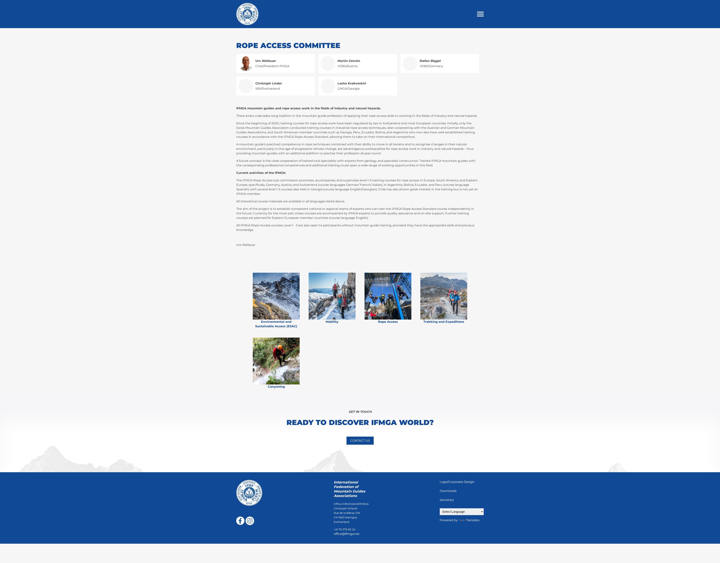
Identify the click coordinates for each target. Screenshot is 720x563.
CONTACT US (360, 440)
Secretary (447, 500)
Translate (472, 520)
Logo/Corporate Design (457, 482)
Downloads (448, 491)
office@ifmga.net (347, 534)
